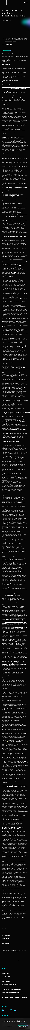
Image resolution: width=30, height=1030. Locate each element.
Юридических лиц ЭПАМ (16, 259)
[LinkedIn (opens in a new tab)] (3, 1010)
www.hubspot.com (22, 615)
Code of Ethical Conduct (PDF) (10, 995)
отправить (7, 48)
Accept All (23, 1026)
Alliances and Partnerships (18, 960)
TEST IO (4, 941)
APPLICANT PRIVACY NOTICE (9, 984)
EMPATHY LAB (5, 938)
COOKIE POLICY (6, 981)
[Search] (9, 2)
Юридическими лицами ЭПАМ (13, 265)
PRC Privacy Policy (7, 979)
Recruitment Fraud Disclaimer (10, 992)
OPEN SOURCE (5, 973)
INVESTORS (5, 970)
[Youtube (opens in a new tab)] (15, 1010)
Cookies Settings (7, 1026)
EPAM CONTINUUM (6, 935)
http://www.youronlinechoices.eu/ (13, 595)
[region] (15, 1024)
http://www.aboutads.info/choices (13, 593)
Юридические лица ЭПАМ (9, 272)
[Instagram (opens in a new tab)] (11, 1010)
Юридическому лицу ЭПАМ (9, 521)
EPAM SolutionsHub (20, 951)
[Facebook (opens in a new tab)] (7, 1010)
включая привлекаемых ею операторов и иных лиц (13, 619)
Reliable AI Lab (6, 943)
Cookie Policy (23, 1023)
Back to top (6, 928)
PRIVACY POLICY (6, 976)
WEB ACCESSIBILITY (7, 987)
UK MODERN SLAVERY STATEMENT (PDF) (12, 989)
